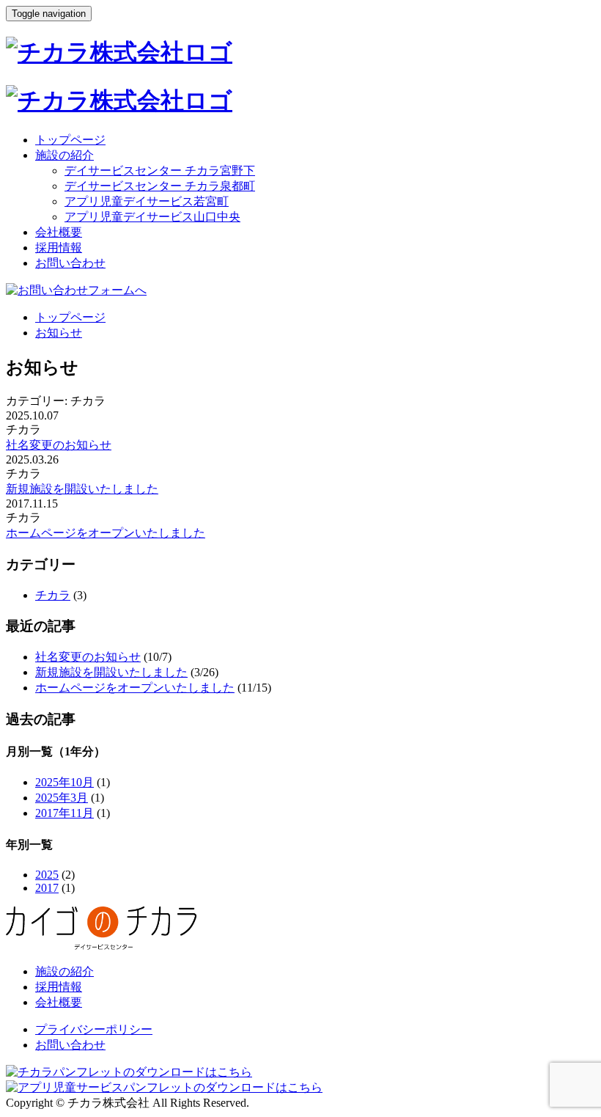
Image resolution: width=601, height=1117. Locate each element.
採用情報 (58, 247)
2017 (47, 888)
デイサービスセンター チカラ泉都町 (159, 186)
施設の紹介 (64, 971)
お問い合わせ (70, 263)
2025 (47, 874)
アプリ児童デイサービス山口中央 (152, 216)
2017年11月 (64, 813)
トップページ (70, 139)
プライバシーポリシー (93, 1029)
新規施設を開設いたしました (82, 489)
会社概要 (58, 232)
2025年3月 (61, 797)
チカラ (52, 595)
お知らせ (58, 332)
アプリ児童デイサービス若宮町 (146, 201)
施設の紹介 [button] (64, 155)
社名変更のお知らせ (58, 445)
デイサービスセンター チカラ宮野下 (159, 170)
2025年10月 (64, 782)
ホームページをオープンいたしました (105, 533)
